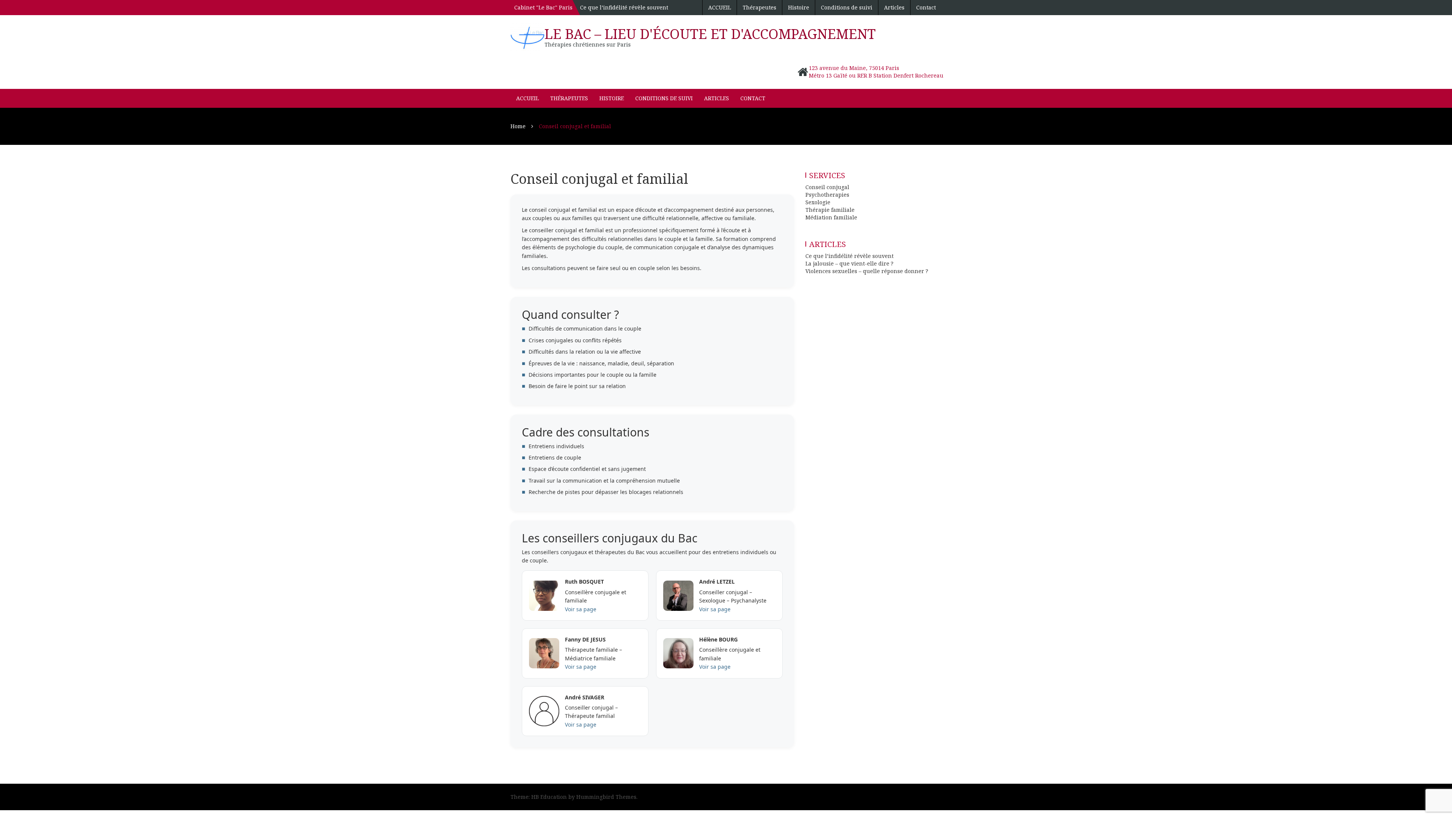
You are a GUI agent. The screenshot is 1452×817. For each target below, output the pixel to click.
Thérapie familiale (830, 209)
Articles (894, 7)
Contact (926, 7)
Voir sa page (580, 609)
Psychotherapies (827, 194)
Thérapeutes (759, 7)
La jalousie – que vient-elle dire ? (849, 263)
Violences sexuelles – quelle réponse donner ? (866, 271)
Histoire (798, 7)
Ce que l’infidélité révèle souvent (624, 7)
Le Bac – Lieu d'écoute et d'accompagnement (710, 34)
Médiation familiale (831, 217)
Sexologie (817, 202)
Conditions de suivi (846, 7)
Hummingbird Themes (606, 796)
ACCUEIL (719, 7)
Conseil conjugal (827, 187)
